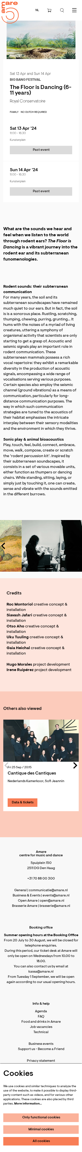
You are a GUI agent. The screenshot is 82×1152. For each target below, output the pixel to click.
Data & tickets (23, 802)
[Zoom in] (24, 569)
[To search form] (62, 10)
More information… (28, 1103)
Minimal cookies (41, 1129)
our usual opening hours (56, 982)
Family (14, 112)
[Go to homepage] (7, 8)
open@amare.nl (52, 901)
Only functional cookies (41, 1117)
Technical (41, 1032)
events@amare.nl (56, 895)
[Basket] (49, 10)
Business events (41, 1044)
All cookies (41, 1141)
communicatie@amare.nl (48, 890)
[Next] (72, 546)
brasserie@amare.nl (55, 906)
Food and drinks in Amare (41, 1022)
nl (37, 10)
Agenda (41, 1011)
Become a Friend (51, 1049)
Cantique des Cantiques (32, 773)
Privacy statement (41, 1061)
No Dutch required (34, 112)
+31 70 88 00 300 (41, 878)
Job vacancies (41, 1027)
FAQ (41, 1016)
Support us (26, 1049)
